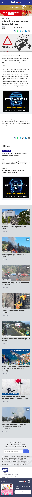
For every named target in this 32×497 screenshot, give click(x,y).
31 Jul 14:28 (4, 259)
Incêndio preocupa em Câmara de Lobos (14, 255)
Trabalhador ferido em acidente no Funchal (14, 311)
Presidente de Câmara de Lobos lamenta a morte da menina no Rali (15, 397)
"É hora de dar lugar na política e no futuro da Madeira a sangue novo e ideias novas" (16, 163)
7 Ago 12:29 (5, 401)
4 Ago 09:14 (5, 343)
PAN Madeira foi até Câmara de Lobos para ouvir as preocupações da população (16, 368)
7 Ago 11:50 (5, 287)
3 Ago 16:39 (5, 315)
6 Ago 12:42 (5, 373)
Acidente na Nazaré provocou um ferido (14, 227)
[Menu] (2, 2)
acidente (4, 133)
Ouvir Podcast (23, 492)
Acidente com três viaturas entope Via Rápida (16, 339)
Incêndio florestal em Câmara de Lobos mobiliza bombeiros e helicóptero (14, 426)
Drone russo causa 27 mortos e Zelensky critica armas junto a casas (14, 154)
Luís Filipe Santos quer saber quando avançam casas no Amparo (13, 171)
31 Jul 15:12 (4, 432)
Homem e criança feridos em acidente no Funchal (16, 283)
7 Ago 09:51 (5, 231)
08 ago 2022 (18, 28)
